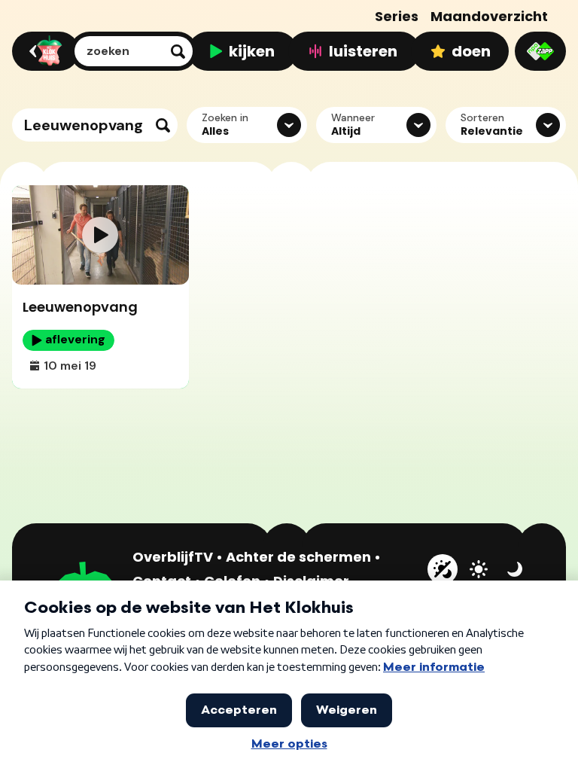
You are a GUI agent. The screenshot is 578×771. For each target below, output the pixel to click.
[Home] (43, 51)
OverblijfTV (172, 556)
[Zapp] (540, 51)
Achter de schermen (298, 556)
